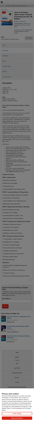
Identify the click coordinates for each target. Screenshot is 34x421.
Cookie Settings (17, 413)
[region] (17, 404)
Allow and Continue (17, 418)
